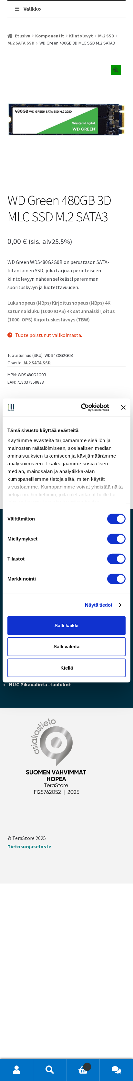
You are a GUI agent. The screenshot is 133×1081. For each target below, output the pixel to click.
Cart (77, 1064)
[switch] (116, 538)
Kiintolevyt (81, 36)
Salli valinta (66, 646)
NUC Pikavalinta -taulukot (40, 684)
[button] (116, 70)
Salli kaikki (66, 625)
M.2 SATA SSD (21, 43)
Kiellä (66, 668)
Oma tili (16, 1070)
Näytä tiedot (98, 605)
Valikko (32, 8)
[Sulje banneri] (123, 407)
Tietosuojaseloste (29, 846)
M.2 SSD (106, 36)
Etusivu (22, 36)
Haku (49, 1070)
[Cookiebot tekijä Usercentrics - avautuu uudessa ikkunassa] (82, 407)
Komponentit (49, 36)
